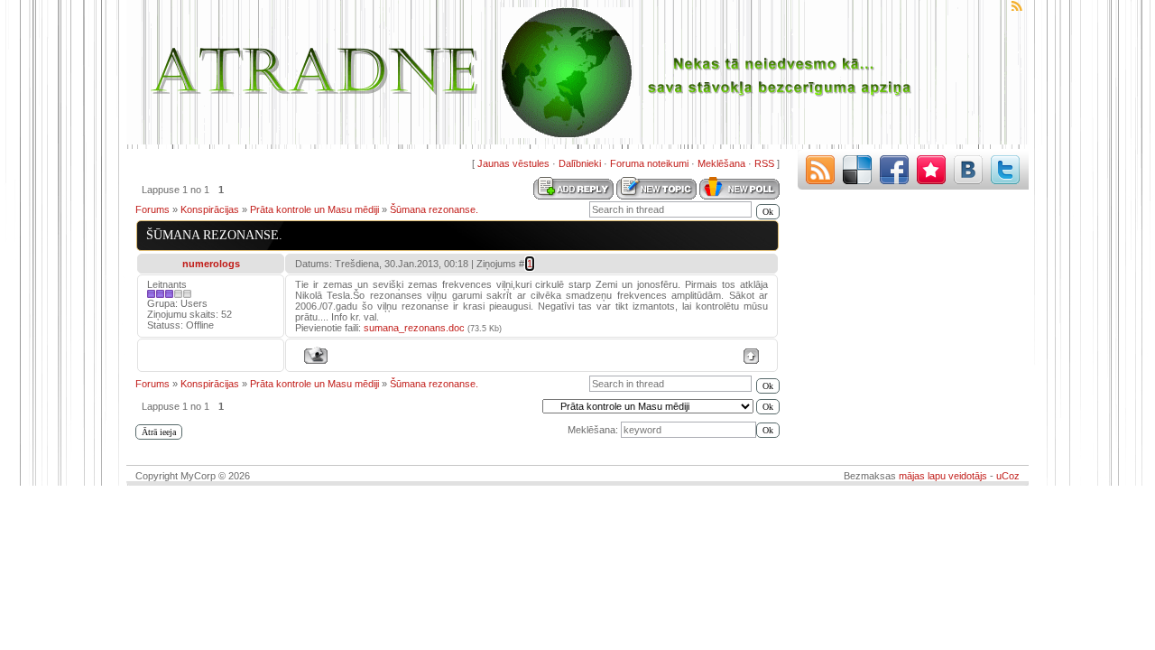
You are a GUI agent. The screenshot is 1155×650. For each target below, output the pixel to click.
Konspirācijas (209, 209)
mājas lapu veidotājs (943, 475)
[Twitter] (1005, 169)
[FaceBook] (894, 169)
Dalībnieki (580, 163)
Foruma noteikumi (649, 163)
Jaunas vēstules (513, 163)
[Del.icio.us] (857, 169)
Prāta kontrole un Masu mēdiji (314, 209)
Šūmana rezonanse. (434, 209)
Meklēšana (721, 163)
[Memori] (931, 169)
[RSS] (820, 169)
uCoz (1008, 475)
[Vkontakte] (968, 169)
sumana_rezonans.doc (414, 327)
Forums (152, 209)
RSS (764, 163)
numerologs (211, 263)
